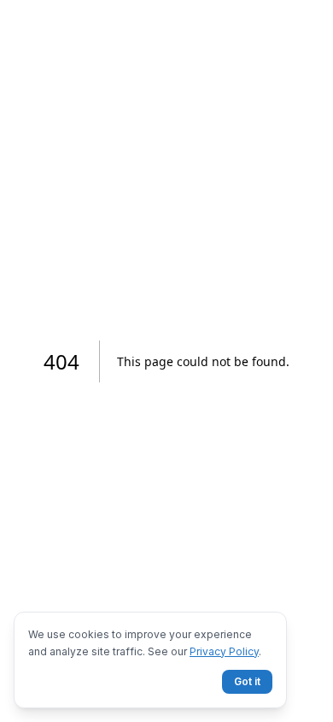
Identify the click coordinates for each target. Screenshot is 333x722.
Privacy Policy (224, 651)
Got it (247, 681)
